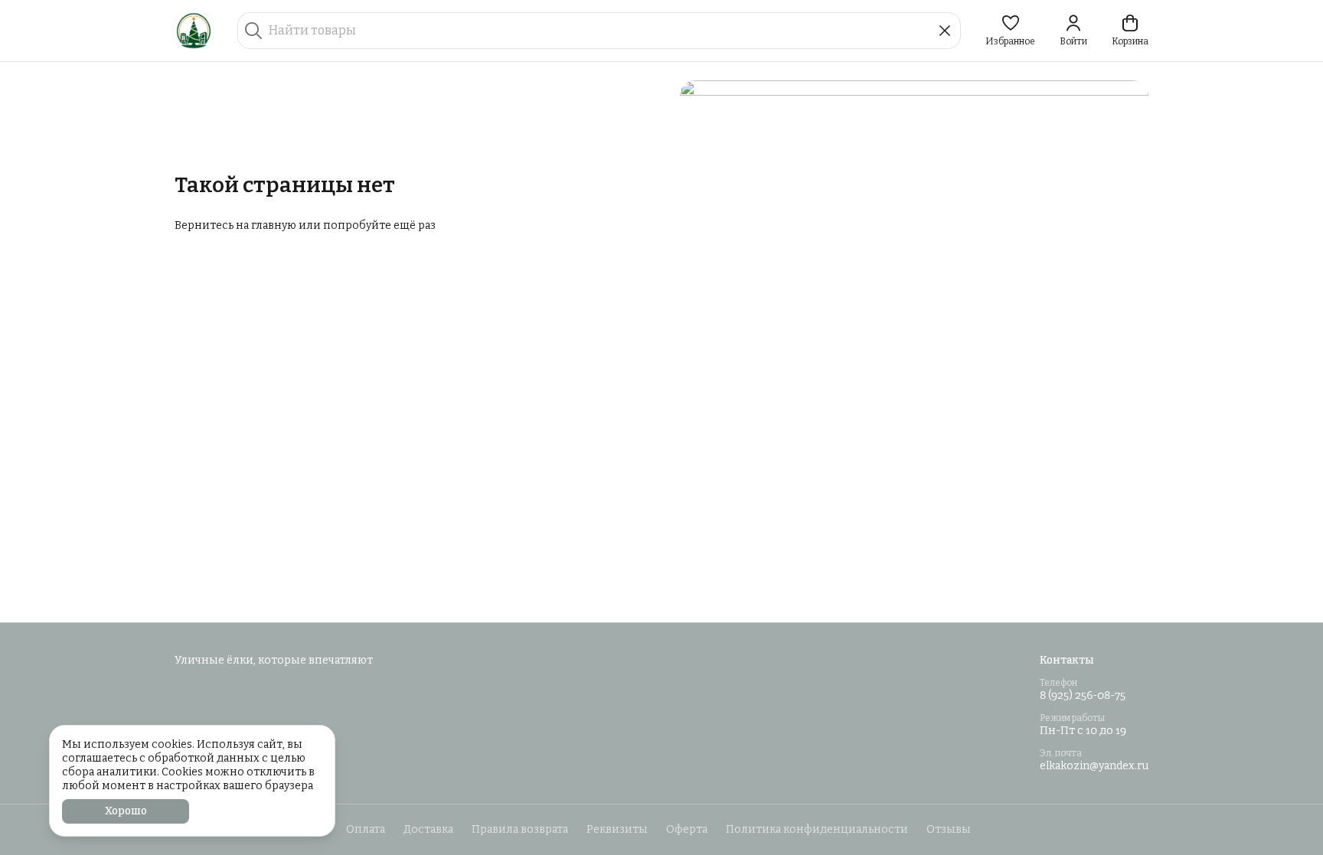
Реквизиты (617, 829)
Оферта (686, 829)
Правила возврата (520, 829)
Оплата (365, 829)
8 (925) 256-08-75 (1082, 695)
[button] (1010, 30)
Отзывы (948, 829)
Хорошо (126, 810)
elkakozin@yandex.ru (1094, 765)
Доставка (428, 829)
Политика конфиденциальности (817, 829)
